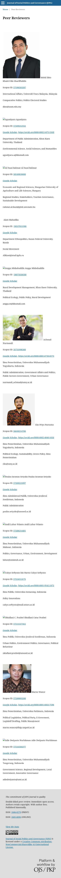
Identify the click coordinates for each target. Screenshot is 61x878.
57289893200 (19, 698)
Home (5, 9)
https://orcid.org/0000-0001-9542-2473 (36, 585)
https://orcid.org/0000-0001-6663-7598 (36, 704)
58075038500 (20, 274)
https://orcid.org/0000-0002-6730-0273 (36, 356)
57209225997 (19, 483)
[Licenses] (12, 833)
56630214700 (19, 431)
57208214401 (19, 530)
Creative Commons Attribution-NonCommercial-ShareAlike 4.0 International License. (29, 844)
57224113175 (19, 579)
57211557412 (19, 624)
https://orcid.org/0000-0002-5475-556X (36, 132)
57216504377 (19, 746)
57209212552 (19, 126)
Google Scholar (10, 132)
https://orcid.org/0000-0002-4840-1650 (36, 437)
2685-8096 (16, 817)
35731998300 (19, 349)
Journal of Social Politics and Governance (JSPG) (29, 3)
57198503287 (19, 87)
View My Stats (12, 826)
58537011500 (20, 226)
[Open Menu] (3, 3)
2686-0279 (16, 812)
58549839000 (19, 174)
